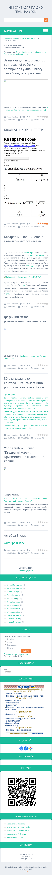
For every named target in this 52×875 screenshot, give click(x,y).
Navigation (13, 31)
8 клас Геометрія (13, 602)
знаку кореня (30, 252)
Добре (9, 642)
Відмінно (10, 639)
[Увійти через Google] (30, 748)
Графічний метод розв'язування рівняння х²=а (25, 319)
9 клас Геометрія (13, 609)
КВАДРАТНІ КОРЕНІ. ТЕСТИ (23, 130)
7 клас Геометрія (13, 595)
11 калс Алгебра (13, 619)
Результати (8, 654)
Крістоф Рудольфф (35, 255)
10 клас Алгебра (13, 612)
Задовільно (12, 645)
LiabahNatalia (11, 120)
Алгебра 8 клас (15, 535)
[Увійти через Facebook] (26, 748)
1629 (7, 294)
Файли (15, 38)
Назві (24, 52)
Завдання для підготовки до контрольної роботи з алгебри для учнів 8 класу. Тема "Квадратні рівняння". (24, 66)
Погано (10, 648)
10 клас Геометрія (14, 615)
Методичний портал (15, 837)
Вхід (31, 571)
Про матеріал (9, 395)
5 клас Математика (14, 585)
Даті (17, 52)
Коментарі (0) (38, 120)
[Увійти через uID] (21, 748)
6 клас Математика (14, 588)
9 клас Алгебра (13, 605)
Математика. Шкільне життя (18, 831)
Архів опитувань (21, 654)
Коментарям (41, 52)
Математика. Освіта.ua (16, 824)
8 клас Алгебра (12, 117)
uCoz (26, 871)
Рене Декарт (31, 266)
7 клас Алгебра (13, 592)
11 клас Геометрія (14, 622)
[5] (11, 293)
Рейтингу (31, 52)
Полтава (7, 672)
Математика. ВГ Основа (16, 834)
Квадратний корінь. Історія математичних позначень (23, 239)
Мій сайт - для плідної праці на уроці (26, 9)
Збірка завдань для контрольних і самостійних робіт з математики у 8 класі (25, 382)
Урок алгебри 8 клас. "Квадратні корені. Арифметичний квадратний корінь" (24, 454)
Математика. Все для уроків (18, 827)
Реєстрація (23, 571)
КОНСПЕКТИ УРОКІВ (28, 38)
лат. (23, 285)
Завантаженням (10, 54)
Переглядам (23, 54)
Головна (7, 38)
